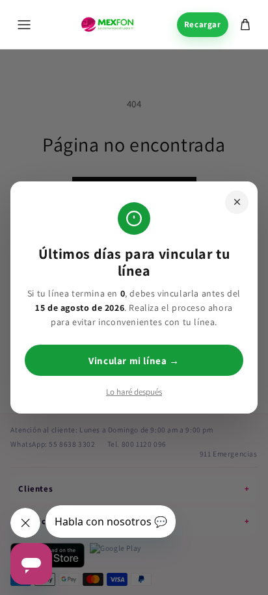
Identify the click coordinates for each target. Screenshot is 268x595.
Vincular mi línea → (133, 360)
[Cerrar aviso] (236, 202)
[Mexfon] (107, 24)
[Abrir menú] (24, 24)
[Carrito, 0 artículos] (245, 24)
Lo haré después (134, 391)
